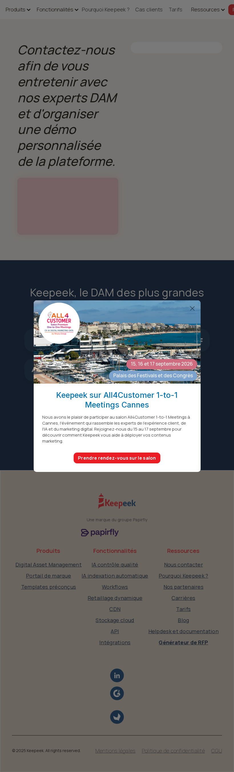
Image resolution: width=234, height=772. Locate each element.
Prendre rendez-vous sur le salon (117, 458)
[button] (15, 9)
